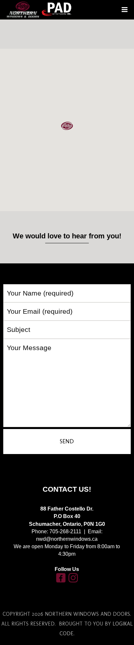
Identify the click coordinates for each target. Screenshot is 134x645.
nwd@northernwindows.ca (67, 539)
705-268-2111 (65, 531)
